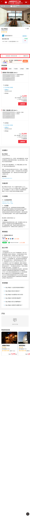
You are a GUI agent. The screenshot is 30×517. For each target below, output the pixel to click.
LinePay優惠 (22, 242)
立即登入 (25, 61)
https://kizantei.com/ (7, 178)
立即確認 (22, 68)
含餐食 (10, 68)
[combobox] (4, 69)
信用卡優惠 (16, 238)
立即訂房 (22, 104)
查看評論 (24, 36)
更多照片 (27, 25)
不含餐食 (16, 68)
